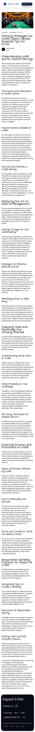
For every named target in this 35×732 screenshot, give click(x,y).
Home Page (8, 713)
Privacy (12, 726)
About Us (5, 726)
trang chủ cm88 (18, 686)
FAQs (23, 713)
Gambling (4, 32)
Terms (17, 726)
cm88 (9, 66)
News (16, 713)
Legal (22, 726)
